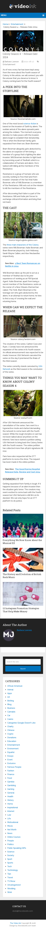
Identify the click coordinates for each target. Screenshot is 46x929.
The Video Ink (15, 923)
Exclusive (11, 763)
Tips (9, 874)
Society (10, 855)
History (10, 800)
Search (23, 669)
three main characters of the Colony (23, 245)
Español (10, 752)
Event (10, 760)
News (9, 833)
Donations (11, 737)
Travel (10, 877)
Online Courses (14, 837)
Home (10, 804)
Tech (9, 866)
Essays (10, 756)
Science (10, 852)
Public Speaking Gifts (16, 848)
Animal (10, 690)
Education (11, 741)
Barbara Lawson (11, 61)
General (10, 793)
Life (9, 818)
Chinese (10, 730)
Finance (10, 774)
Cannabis (11, 712)
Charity (10, 726)
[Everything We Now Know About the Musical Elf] (23, 526)
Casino (10, 719)
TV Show (11, 881)
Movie (10, 826)
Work (9, 892)
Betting (10, 701)
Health (10, 796)
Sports (10, 863)
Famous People (14, 767)
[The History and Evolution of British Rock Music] (23, 560)
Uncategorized (14, 885)
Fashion (10, 771)
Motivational (12, 822)
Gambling (11, 785)
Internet (10, 811)
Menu (3, 15)
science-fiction (29, 123)
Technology (12, 870)
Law (9, 815)
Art (8, 697)
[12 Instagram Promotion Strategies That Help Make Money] (23, 594)
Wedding (11, 888)
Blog (9, 704)
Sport (9, 859)
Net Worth (11, 829)
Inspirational (12, 807)
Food (9, 778)
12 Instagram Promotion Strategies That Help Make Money (21, 610)
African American (14, 686)
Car (8, 715)
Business (11, 708)
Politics (10, 844)
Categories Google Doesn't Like (21, 723)
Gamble (10, 782)
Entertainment (9, 64)
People (10, 841)
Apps (9, 693)
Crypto (10, 734)
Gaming (10, 789)
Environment (13, 748)
